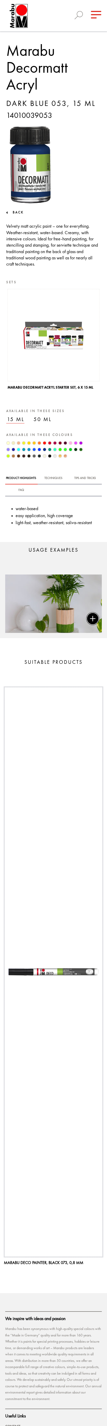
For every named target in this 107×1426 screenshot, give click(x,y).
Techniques (53, 478)
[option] (53, 341)
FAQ (21, 490)
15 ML (15, 419)
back (18, 212)
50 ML (43, 419)
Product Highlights (21, 478)
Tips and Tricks (85, 478)
